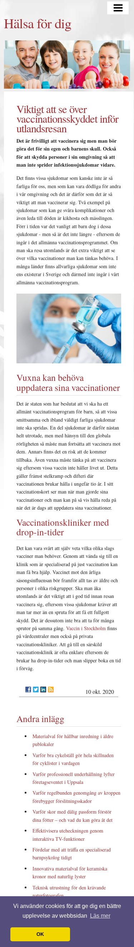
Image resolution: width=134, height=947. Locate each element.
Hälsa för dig (37, 23)
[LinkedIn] (43, 689)
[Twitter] (36, 689)
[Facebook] (28, 689)
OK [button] (40, 934)
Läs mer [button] (100, 916)
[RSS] (51, 689)
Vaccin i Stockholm (86, 628)
